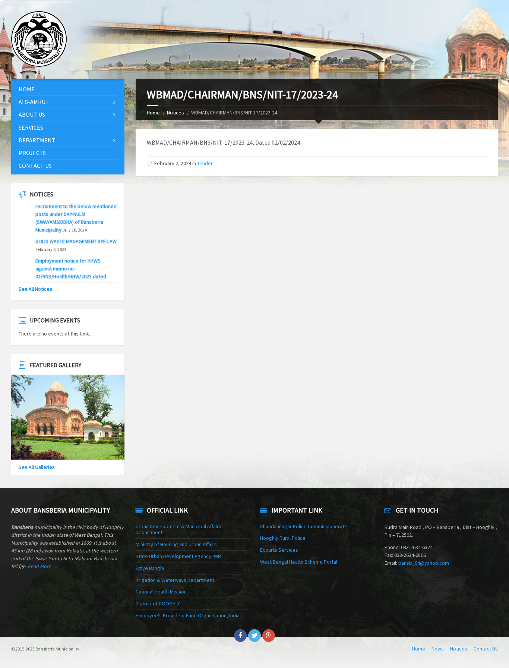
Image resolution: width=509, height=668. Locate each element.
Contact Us (35, 165)
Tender (205, 163)
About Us (32, 114)
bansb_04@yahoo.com (423, 563)
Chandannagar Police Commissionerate (303, 526)
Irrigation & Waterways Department (175, 580)
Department (37, 140)
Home (153, 112)
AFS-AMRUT (34, 101)
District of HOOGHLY (158, 603)
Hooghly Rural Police (283, 538)
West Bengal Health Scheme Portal (298, 561)
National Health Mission (161, 591)
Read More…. (42, 566)
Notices (175, 112)
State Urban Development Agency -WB (178, 556)
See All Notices (35, 289)
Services (31, 127)
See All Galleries (37, 467)
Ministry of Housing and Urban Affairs (176, 544)
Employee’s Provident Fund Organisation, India (188, 615)
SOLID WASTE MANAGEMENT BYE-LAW (76, 229)
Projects (32, 153)
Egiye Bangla (150, 568)
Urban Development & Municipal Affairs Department (178, 529)
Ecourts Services (279, 549)
